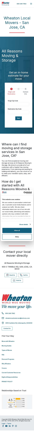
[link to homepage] (5, 4)
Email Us (12, 275)
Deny (17, 236)
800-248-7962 (21, 4)
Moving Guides (6, 346)
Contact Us (7, 328)
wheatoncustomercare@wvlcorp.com (17, 318)
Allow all (17, 230)
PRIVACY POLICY (7, 381)
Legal (3, 423)
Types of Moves (7, 350)
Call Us (25, 275)
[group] (18, 92)
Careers (4, 368)
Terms (9, 423)
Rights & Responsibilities (10, 377)
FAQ (3, 355)
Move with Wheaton (8, 341)
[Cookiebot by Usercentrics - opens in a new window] (24, 192)
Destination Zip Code (14, 109)
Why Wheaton (6, 363)
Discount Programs (8, 359)
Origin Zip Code (13, 101)
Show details (23, 224)
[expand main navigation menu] (31, 3)
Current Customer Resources (11, 372)
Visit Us (18, 280)
